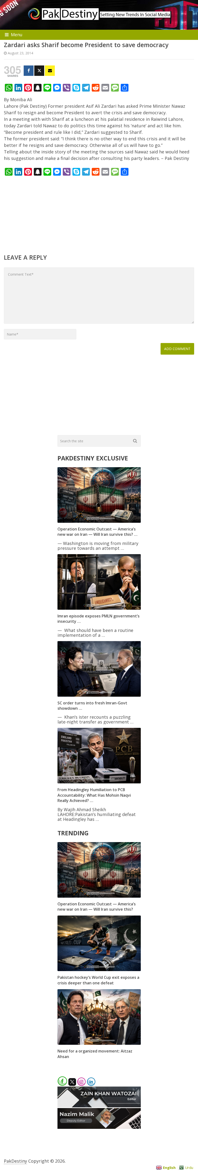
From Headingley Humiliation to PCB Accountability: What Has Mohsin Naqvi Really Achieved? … (94, 795)
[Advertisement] (99, 214)
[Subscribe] (50, 70)
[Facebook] (29, 70)
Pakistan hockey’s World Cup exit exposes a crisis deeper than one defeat (98, 980)
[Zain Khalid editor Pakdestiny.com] (99, 1106)
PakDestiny (15, 1161)
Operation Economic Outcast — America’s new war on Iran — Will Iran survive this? (96, 906)
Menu (16, 34)
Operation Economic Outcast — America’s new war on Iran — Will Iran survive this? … (97, 531)
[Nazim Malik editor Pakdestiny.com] (99, 1127)
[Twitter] (39, 70)
